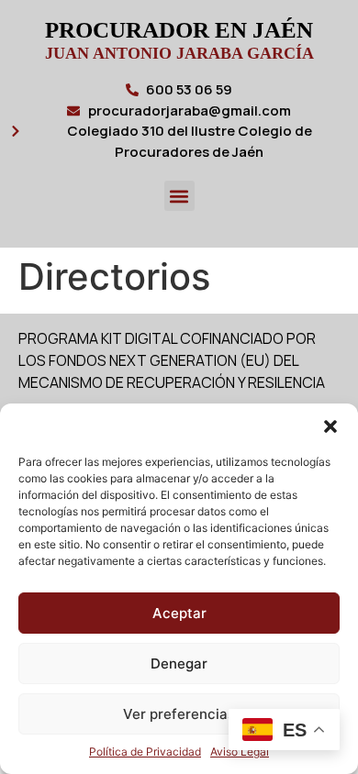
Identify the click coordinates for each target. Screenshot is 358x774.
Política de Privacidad (145, 751)
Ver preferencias (179, 714)
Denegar (179, 663)
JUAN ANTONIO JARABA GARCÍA (179, 53)
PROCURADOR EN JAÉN (179, 29)
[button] (330, 426)
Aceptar (179, 613)
